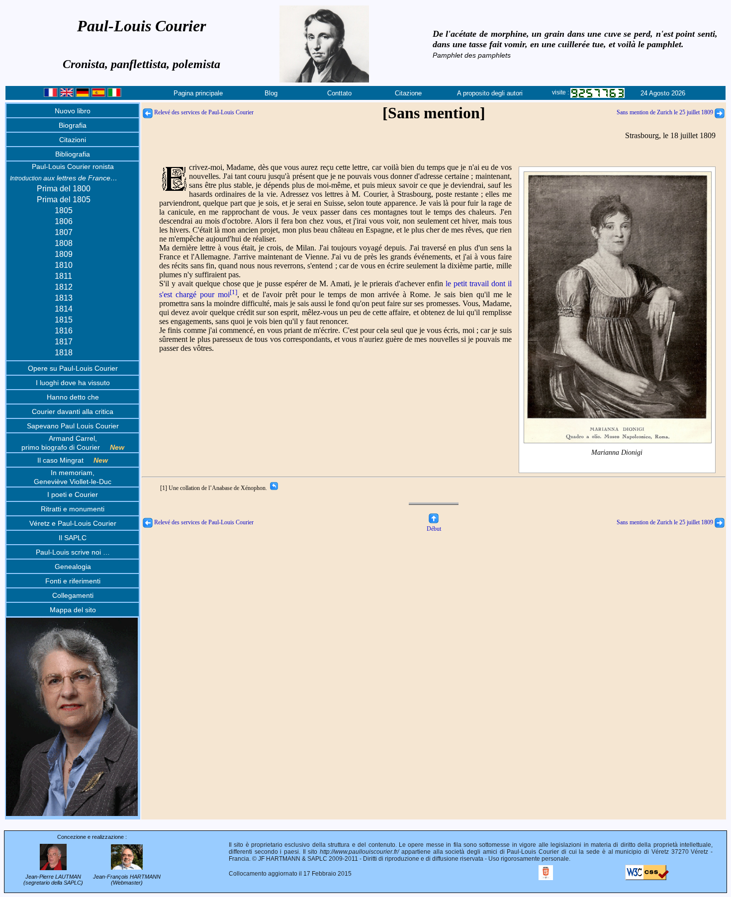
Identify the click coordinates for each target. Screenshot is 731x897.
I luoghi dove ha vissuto (73, 383)
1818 (64, 352)
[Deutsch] (83, 94)
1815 (64, 320)
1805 (64, 210)
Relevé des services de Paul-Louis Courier (203, 112)
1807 (64, 232)
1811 (63, 276)
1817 (64, 341)
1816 (64, 330)
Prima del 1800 (64, 188)
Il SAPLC (73, 538)
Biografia (73, 125)
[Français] (51, 94)
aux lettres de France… (63, 178)
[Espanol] (98, 94)
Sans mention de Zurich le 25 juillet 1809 (666, 112)
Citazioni (72, 140)
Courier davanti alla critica (72, 411)
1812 (64, 287)
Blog (271, 93)
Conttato (339, 93)
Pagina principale (198, 93)
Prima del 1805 (64, 199)
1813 (64, 298)
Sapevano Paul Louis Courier (73, 426)
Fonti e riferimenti (72, 581)
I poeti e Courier (72, 494)
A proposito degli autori (490, 93)
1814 (64, 309)
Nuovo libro (73, 111)
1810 (64, 265)
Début (434, 528)
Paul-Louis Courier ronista (73, 166)
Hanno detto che (73, 397)
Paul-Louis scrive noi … (73, 552)
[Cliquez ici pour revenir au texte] (273, 488)
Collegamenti (72, 595)
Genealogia (73, 567)
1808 (64, 243)
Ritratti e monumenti (72, 509)
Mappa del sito (73, 610)
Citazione (408, 93)
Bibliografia (72, 154)
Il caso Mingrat (72, 460)
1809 (64, 254)
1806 (64, 221)
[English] (67, 94)
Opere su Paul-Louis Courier (73, 368)
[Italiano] (114, 94)
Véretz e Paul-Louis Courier (72, 523)
